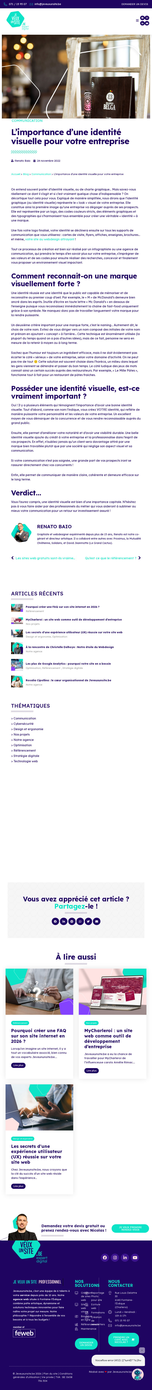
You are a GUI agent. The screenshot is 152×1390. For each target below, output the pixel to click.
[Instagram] (147, 18)
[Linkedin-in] (142, 23)
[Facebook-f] (142, 18)
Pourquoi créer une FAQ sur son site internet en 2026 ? (63, 607)
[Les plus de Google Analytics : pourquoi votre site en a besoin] (17, 669)
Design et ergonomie (38, 636)
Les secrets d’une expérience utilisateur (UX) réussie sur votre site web (74, 632)
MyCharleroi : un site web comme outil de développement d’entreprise (74, 619)
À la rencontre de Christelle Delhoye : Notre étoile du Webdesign (70, 647)
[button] (55, 921)
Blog (26, 174)
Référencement (35, 611)
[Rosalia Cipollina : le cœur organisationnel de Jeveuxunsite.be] (17, 686)
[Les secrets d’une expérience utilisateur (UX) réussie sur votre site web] (17, 636)
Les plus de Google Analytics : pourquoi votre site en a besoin (68, 663)
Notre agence (34, 651)
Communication (27, 120)
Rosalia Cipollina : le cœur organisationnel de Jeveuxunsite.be (68, 680)
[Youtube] (147, 23)
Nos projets (33, 623)
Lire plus (18, 1065)
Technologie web (26, 761)
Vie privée (48, 1377)
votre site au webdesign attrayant (49, 239)
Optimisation (59, 636)
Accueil (15, 174)
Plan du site (50, 1373)
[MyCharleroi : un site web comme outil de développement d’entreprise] (17, 623)
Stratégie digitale (72, 667)
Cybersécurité (24, 724)
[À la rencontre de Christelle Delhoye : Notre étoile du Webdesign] (17, 653)
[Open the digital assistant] (138, 1374)
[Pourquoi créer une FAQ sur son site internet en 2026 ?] (17, 611)
